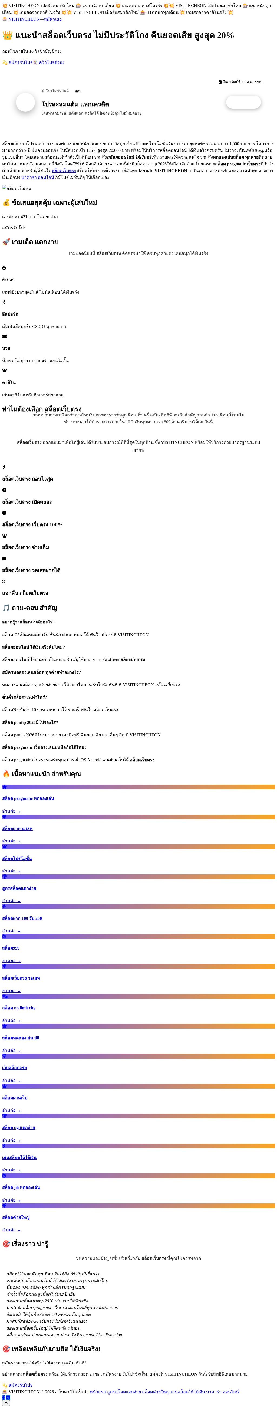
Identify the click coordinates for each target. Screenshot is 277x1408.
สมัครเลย (53, 19)
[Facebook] (3, 1397)
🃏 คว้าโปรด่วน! (48, 62)
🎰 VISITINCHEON (21, 19)
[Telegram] (8, 1397)
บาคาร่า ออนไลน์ (37, 177)
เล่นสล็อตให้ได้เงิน (188, 1392)
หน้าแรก (98, 1392)
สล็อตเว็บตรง (64, 170)
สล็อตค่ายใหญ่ (156, 1392)
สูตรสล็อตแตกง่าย (124, 1392)
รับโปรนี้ (246, 102)
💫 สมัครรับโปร (17, 62)
